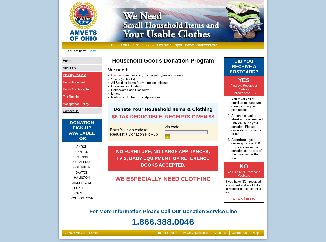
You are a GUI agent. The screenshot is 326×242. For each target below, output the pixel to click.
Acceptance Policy (76, 104)
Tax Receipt (71, 97)
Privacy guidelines (195, 233)
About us (220, 233)
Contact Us (71, 111)
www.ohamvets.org (201, 45)
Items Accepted (74, 82)
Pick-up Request (74, 75)
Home (93, 51)
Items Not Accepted (76, 89)
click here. (244, 198)
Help (255, 233)
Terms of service (165, 233)
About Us (69, 68)
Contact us (239, 233)
